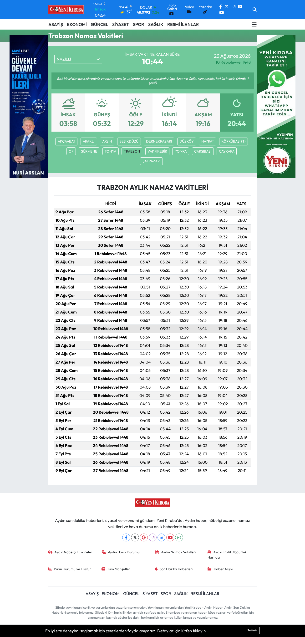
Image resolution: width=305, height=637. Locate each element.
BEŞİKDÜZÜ (128, 141)
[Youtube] (170, 537)
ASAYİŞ (55, 24)
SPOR (138, 24)
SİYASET (120, 24)
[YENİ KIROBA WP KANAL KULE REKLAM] (276, 105)
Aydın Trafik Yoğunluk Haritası (227, 555)
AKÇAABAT (66, 141)
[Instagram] (153, 537)
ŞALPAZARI (151, 161)
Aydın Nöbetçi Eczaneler (73, 552)
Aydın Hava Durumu (124, 552)
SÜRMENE (89, 151)
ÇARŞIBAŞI (202, 151)
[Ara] (255, 9)
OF (71, 151)
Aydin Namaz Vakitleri (178, 552)
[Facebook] (126, 537)
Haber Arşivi (223, 569)
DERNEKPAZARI (159, 141)
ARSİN (107, 141)
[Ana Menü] (254, 24)
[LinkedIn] (161, 537)
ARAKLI (89, 141)
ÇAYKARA (226, 151)
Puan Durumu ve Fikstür (72, 569)
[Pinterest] (144, 537)
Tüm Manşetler (118, 569)
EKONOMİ (77, 24)
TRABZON (132, 151)
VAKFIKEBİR (157, 151)
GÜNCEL (99, 24)
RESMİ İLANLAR (183, 24)
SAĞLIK (155, 24)
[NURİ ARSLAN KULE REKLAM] (29, 105)
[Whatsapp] (179, 537)
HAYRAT (207, 141)
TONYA (110, 151)
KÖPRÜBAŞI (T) (233, 141)
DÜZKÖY (186, 141)
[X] (135, 537)
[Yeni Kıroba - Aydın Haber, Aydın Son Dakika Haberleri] (66, 9)
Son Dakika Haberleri (176, 569)
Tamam (252, 630)
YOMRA (181, 151)
